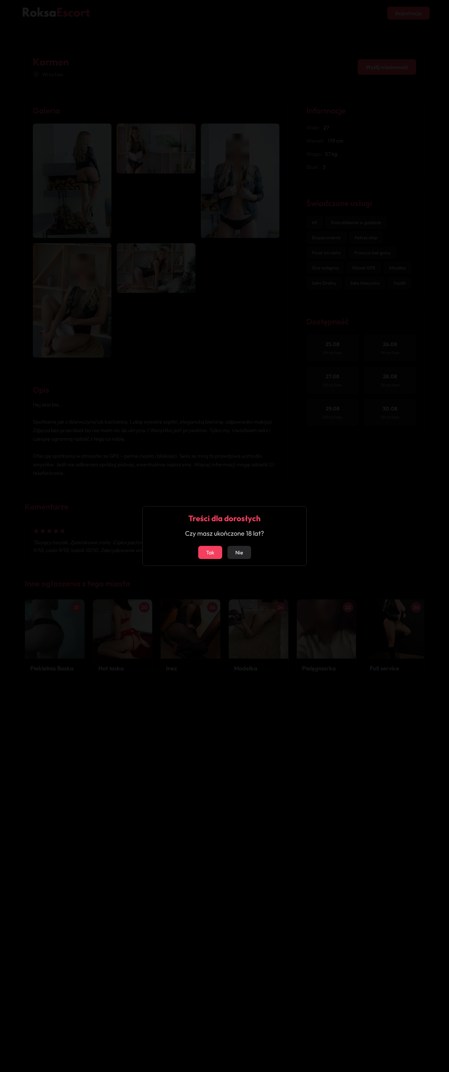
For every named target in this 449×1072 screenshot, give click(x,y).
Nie (239, 552)
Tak (210, 552)
